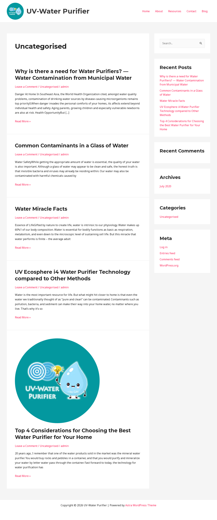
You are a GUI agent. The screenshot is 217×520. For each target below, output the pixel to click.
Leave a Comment (26, 87)
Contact (191, 11)
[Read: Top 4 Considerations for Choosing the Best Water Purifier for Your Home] (57, 380)
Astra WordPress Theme (140, 505)
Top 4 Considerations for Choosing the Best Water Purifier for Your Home (182, 125)
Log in (163, 247)
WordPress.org (169, 265)
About (159, 11)
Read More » (23, 121)
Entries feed (167, 253)
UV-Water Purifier (58, 11)
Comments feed (170, 259)
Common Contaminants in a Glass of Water (72, 145)
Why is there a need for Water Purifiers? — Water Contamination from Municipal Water (182, 80)
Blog (205, 11)
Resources (174, 11)
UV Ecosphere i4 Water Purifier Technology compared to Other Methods (179, 111)
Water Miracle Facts (41, 209)
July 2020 (165, 186)
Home (146, 11)
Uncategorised (49, 87)
